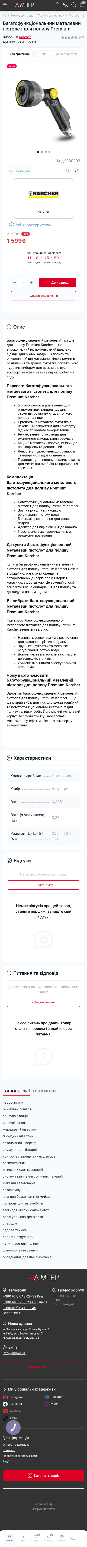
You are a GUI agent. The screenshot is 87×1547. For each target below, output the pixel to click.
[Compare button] (76, 171)
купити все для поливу (21, 1243)
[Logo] (22, 4)
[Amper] (43, 1277)
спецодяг (10, 1223)
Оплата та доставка (16, 1444)
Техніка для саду (22, 15)
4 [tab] (49, 152)
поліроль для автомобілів (23, 1203)
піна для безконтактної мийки (26, 1196)
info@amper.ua (14, 1353)
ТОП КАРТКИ (44, 1091)
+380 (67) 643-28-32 (19, 1296)
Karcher (25, 37)
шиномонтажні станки (20, 1250)
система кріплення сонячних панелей (33, 1176)
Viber (54, 1403)
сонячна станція (16, 1116)
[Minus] (14, 282)
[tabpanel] (43, 109)
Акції (6, 1461)
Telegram (57, 1396)
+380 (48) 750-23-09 (19, 1302)
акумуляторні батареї (20, 1149)
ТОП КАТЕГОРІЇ (16, 1091)
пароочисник (13, 1102)
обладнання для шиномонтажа (27, 1257)
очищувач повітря (17, 1109)
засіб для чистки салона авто (26, 1210)
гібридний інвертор (18, 1136)
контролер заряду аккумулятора (29, 1156)
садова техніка (15, 1230)
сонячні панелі (14, 1122)
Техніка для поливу (51, 15)
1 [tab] (38, 152)
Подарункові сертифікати (20, 1455)
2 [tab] (42, 152)
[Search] (73, 4)
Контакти (9, 1450)
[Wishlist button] (67, 171)
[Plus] (31, 282)
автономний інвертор (19, 1143)
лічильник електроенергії (23, 1169)
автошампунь (13, 1190)
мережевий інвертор (19, 1129)
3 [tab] (46, 152)
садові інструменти (18, 1237)
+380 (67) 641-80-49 (19, 1308)
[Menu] (5, 4)
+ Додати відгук (43, 885)
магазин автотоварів (19, 1183)
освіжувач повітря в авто (23, 1217)
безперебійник (14, 1163)
